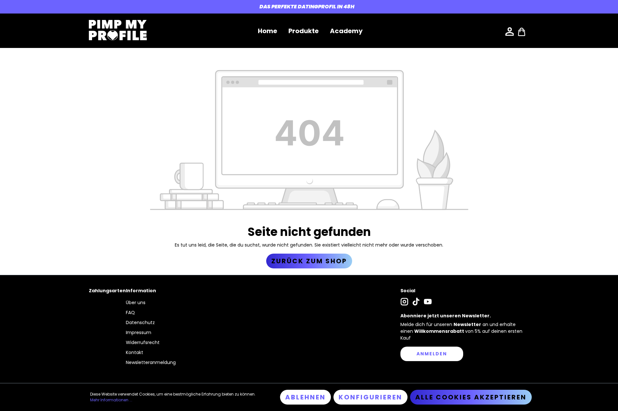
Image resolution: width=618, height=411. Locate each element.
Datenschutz (140, 322)
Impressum (138, 332)
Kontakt (134, 352)
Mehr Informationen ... (111, 400)
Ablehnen (305, 397)
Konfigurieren (370, 397)
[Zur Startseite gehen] (118, 30)
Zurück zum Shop (309, 261)
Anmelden (432, 353)
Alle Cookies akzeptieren (471, 397)
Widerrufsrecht (143, 342)
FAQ (130, 312)
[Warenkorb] (522, 31)
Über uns (135, 302)
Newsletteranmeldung (151, 362)
